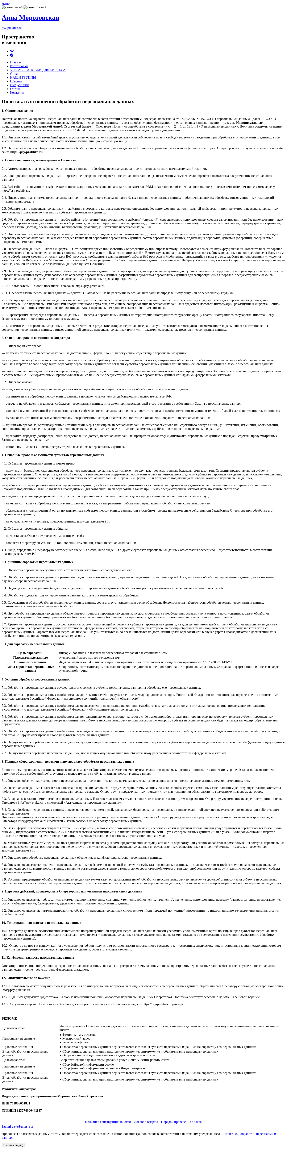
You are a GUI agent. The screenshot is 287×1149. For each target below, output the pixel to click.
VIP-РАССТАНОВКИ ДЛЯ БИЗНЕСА (38, 70)
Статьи (15, 89)
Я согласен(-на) (13, 1145)
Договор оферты (146, 1122)
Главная (15, 62)
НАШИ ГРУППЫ (23, 77)
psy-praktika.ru (12, 28)
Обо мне (16, 81)
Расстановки (19, 66)
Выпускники (19, 85)
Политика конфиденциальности (108, 1122)
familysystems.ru (17, 1126)
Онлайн (15, 73)
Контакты (17, 92)
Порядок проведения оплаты (181, 1122)
